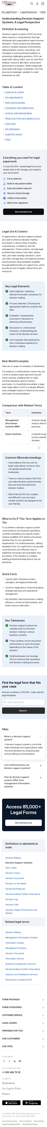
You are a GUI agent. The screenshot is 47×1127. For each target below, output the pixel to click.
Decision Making (13, 857)
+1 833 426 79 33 (11, 1072)
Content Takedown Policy (11, 1124)
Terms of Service (25, 1121)
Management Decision (16, 948)
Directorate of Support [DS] (18, 979)
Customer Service (12, 1015)
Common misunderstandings (18, 113)
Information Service (14, 958)
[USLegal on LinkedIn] (15, 1061)
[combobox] (23, 702)
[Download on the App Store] (11, 1102)
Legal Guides (9, 1022)
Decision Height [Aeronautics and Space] (21, 911)
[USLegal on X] (4, 1061)
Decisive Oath (12, 904)
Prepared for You (12, 1030)
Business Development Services (20, 964)
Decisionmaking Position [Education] (22, 894)
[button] (42, 3)
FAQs (7, 139)
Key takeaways (12, 129)
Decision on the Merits (15, 883)
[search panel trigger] (32, 3)
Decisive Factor (12, 873)
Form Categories (12, 1007)
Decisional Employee (15, 888)
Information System (14, 942)
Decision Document (14, 878)
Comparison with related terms (19, 108)
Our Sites (7, 1046)
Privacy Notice (39, 1121)
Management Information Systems (21, 937)
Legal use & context (14, 92)
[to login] (37, 3)
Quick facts (10, 123)
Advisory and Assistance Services (21, 974)
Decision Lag (11, 899)
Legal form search (13, 134)
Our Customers (11, 1038)
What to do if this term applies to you (22, 118)
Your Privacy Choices (9, 1121)
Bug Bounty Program (29, 1124)
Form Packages (11, 999)
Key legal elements (14, 97)
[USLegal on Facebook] (9, 1061)
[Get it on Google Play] (31, 1102)
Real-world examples (15, 102)
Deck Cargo (11, 867)
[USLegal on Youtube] (20, 1061)
